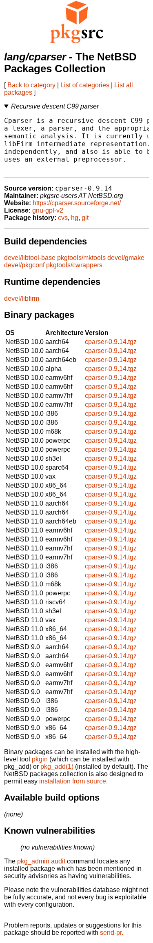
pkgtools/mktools (81, 257)
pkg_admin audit (41, 861)
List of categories (84, 85)
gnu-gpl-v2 (47, 210)
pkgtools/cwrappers (74, 265)
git (85, 217)
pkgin (40, 759)
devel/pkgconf (24, 265)
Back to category (31, 85)
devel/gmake (125, 257)
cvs (63, 217)
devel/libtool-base (29, 257)
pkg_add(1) (56, 766)
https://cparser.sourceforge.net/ (77, 203)
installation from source (72, 781)
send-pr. (111, 932)
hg (74, 217)
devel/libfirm (21, 298)
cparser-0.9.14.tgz (111, 341)
